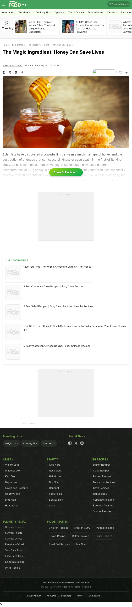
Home (6, 45)
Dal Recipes (100, 493)
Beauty (52, 459)
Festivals (112, 12)
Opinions (59, 12)
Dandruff (54, 487)
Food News (25, 12)
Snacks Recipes (102, 511)
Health (8, 459)
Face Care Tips (14, 555)
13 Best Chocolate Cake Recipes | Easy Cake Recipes (53, 286)
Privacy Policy (34, 595)
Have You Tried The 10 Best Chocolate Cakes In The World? (57, 266)
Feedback (66, 595)
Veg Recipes (99, 459)
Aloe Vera (54, 464)
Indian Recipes (57, 521)
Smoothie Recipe (15, 561)
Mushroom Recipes (104, 482)
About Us (51, 595)
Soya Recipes (101, 487)
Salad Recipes (101, 470)
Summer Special (14, 521)
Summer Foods (13, 532)
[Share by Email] (120, 72)
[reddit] (22, 72)
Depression (11, 482)
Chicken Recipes (58, 527)
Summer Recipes (14, 527)
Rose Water (55, 470)
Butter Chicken (80, 536)
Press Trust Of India (13, 65)
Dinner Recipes (102, 464)
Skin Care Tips (13, 550)
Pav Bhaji (81, 544)
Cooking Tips (30, 443)
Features (8, 12)
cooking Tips (43, 12)
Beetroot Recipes (103, 505)
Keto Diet (10, 476)
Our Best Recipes (17, 260)
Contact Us (94, 595)
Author (80, 595)
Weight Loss (11, 443)
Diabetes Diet (12, 470)
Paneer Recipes (102, 476)
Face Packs (55, 493)
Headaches (11, 505)
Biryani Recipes (58, 536)
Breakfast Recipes (59, 544)
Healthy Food (12, 493)
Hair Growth (55, 476)
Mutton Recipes (105, 527)
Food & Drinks (96, 12)
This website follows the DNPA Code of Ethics (66, 582)
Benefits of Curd (14, 544)
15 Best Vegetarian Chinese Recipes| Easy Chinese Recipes (56, 345)
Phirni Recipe (12, 567)
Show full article (65, 172)
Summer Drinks (13, 538)
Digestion (10, 499)
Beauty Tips (56, 499)
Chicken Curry (82, 527)
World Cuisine (76, 12)
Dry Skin (54, 482)
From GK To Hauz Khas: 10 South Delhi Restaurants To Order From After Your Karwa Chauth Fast (74, 328)
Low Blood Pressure (16, 487)
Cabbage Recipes (103, 499)
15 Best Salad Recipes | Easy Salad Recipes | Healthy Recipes (58, 306)
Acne (52, 505)
